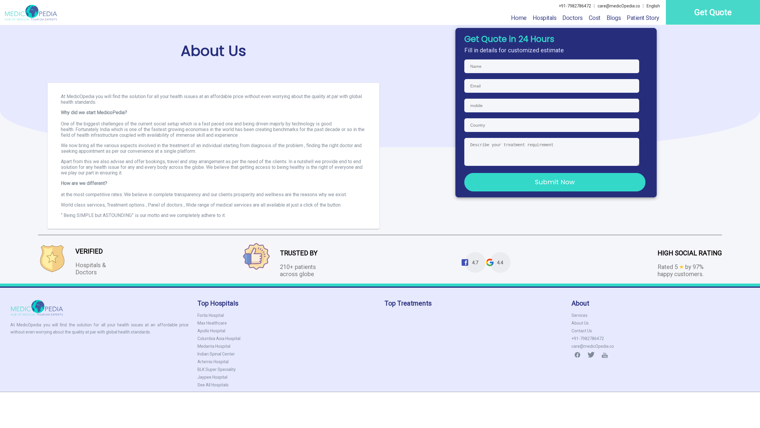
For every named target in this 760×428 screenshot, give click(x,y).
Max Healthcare (212, 323)
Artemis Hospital (213, 361)
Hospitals (545, 17)
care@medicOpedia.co (619, 6)
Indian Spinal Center (216, 354)
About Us (580, 323)
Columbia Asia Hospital (218, 338)
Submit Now (555, 182)
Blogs (614, 17)
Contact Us (581, 330)
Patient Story (643, 17)
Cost (595, 17)
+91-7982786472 (587, 338)
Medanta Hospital (213, 346)
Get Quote (713, 12)
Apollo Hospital (211, 330)
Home (519, 17)
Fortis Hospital (210, 315)
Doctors (572, 17)
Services (579, 315)
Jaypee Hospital (212, 377)
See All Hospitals (213, 385)
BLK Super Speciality (216, 369)
